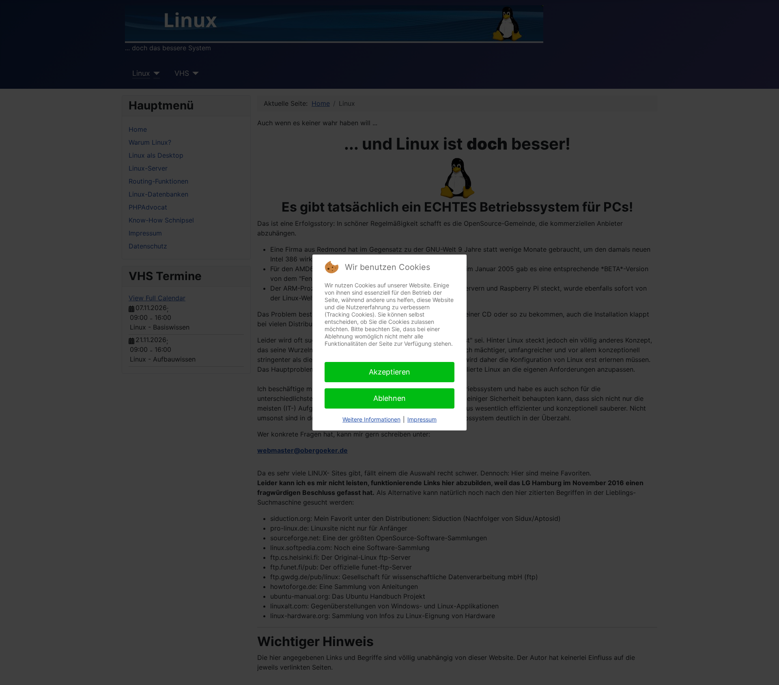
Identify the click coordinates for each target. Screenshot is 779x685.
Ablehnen (389, 398)
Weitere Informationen (371, 419)
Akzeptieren (389, 372)
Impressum (422, 419)
